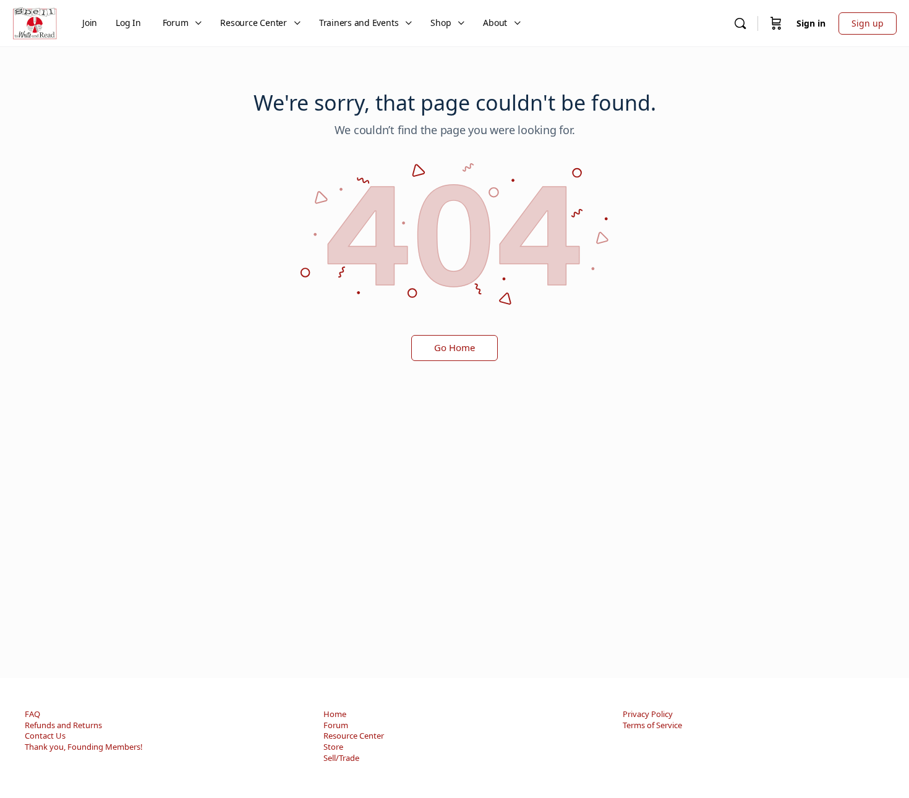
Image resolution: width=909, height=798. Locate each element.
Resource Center (353, 735)
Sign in (811, 23)
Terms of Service (652, 725)
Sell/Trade (341, 757)
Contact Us (45, 735)
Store (333, 746)
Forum (335, 725)
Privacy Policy (648, 713)
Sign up (867, 23)
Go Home (454, 347)
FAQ (32, 713)
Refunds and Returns (63, 725)
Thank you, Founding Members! (84, 746)
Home (334, 713)
